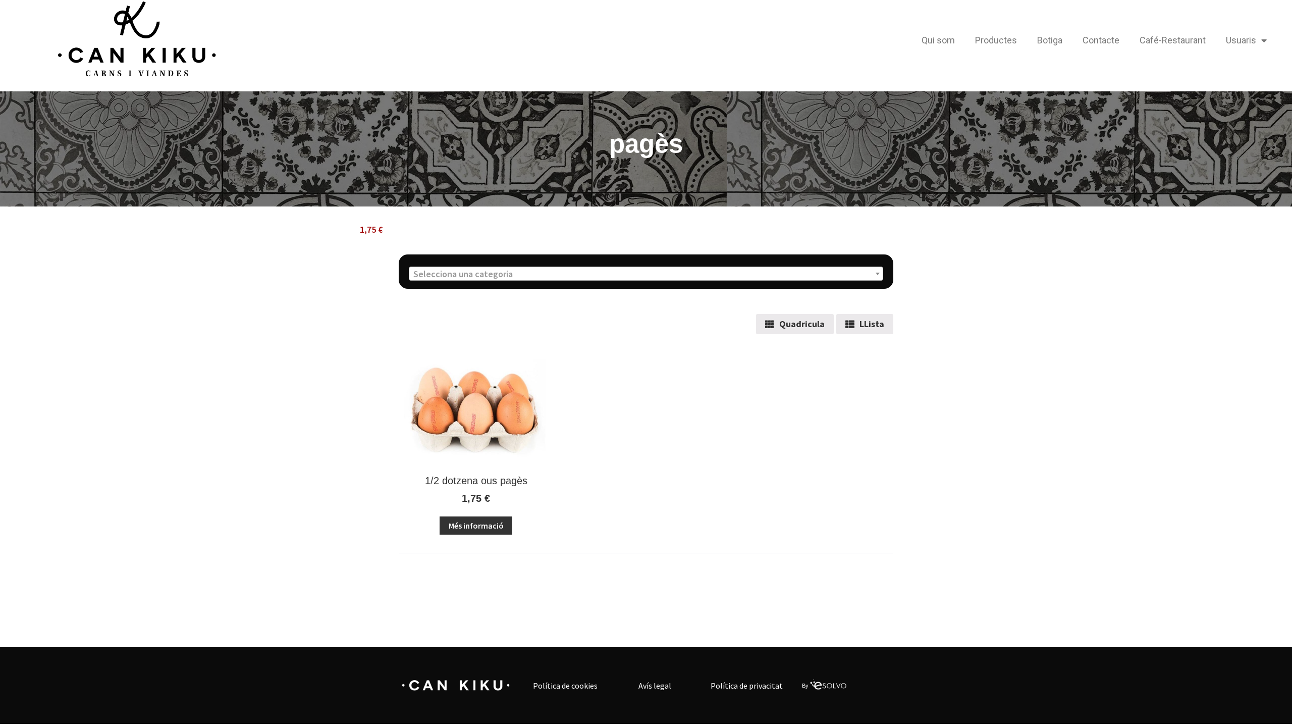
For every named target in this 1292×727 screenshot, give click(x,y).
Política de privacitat (747, 686)
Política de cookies (565, 686)
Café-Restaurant (1173, 40)
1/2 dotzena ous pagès (476, 480)
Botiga (1049, 40)
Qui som (938, 40)
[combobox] (646, 274)
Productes (996, 40)
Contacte (1101, 40)
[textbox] (646, 274)
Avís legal (654, 686)
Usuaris (1241, 40)
